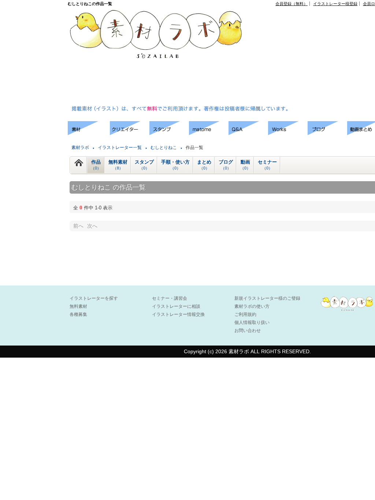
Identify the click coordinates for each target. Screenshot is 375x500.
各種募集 (78, 314)
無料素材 (117, 164)
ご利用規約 (245, 314)
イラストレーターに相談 (176, 306)
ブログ (226, 164)
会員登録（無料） (291, 3)
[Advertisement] (315, 57)
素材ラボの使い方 (252, 306)
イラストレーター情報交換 (178, 314)
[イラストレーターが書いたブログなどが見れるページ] (327, 133)
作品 (96, 164)
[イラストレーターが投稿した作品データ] (288, 133)
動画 (245, 164)
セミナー (267, 164)
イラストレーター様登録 (335, 3)
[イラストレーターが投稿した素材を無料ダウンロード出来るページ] (89, 133)
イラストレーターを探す (94, 298)
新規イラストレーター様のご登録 (267, 298)
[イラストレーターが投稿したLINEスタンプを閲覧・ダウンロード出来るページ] (169, 133)
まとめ (204, 164)
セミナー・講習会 (169, 298)
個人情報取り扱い (252, 322)
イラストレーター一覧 (120, 147)
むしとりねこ (164, 147)
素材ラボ (80, 147)
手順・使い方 (175, 164)
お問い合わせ (247, 330)
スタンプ (144, 164)
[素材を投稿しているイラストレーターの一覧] (129, 133)
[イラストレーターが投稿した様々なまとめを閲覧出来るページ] (209, 133)
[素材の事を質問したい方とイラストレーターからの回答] (248, 133)
